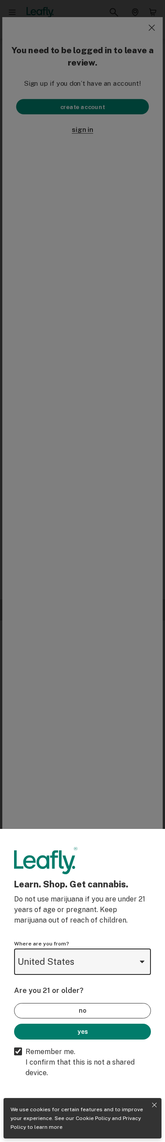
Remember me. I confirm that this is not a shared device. (80, 1062)
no (82, 1010)
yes (82, 1031)
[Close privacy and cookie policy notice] (154, 1105)
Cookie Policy (93, 1118)
